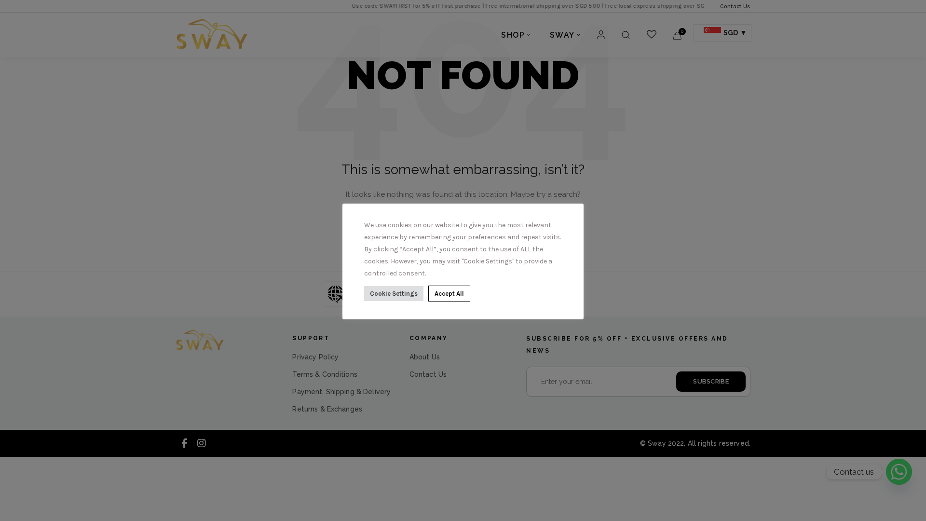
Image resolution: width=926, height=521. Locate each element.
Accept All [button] (449, 293)
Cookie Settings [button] (394, 293)
